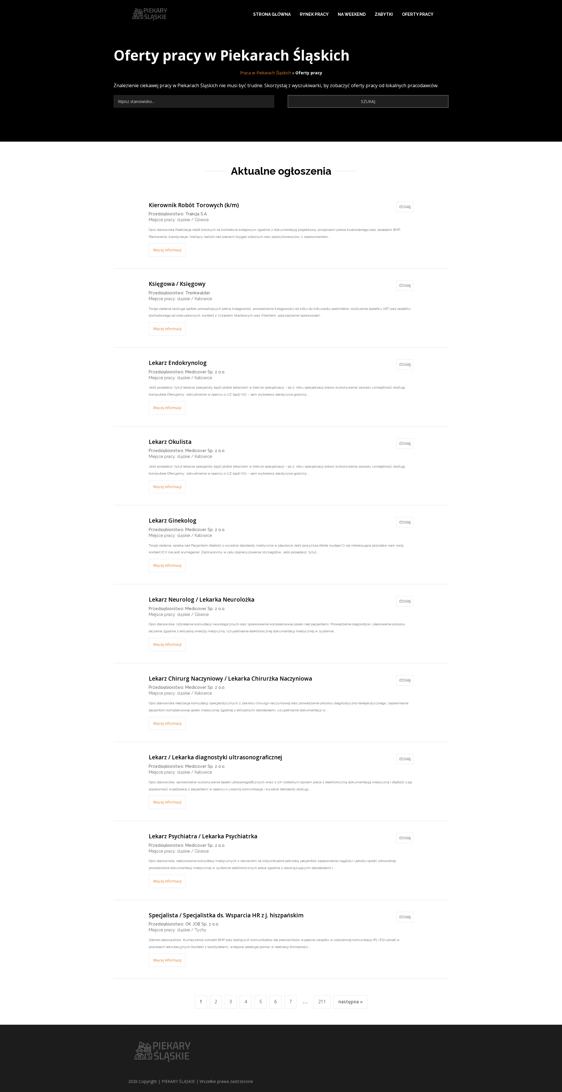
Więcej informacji (167, 250)
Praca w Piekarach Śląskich (265, 72)
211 (322, 1002)
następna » (350, 1002)
